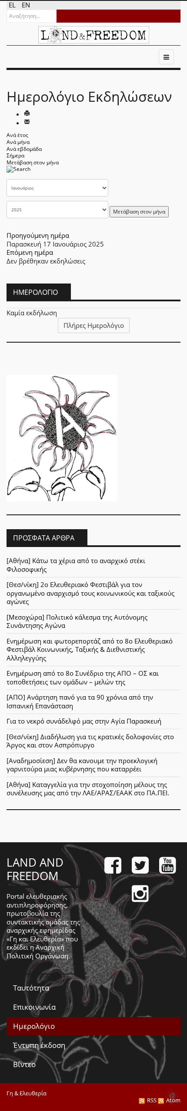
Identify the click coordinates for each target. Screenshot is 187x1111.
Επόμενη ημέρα (30, 252)
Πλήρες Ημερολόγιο (93, 325)
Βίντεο (24, 1064)
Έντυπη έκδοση (39, 1045)
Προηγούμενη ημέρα (38, 235)
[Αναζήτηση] (18, 172)
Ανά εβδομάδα (24, 149)
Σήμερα (15, 155)
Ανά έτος (17, 135)
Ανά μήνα (18, 142)
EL (13, 4)
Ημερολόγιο (34, 1026)
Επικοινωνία (34, 1007)
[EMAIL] (27, 122)
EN (26, 4)
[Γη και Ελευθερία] (93, 34)
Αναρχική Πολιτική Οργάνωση (37, 951)
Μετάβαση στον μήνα (33, 162)
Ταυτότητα (31, 988)
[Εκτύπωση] (27, 114)
